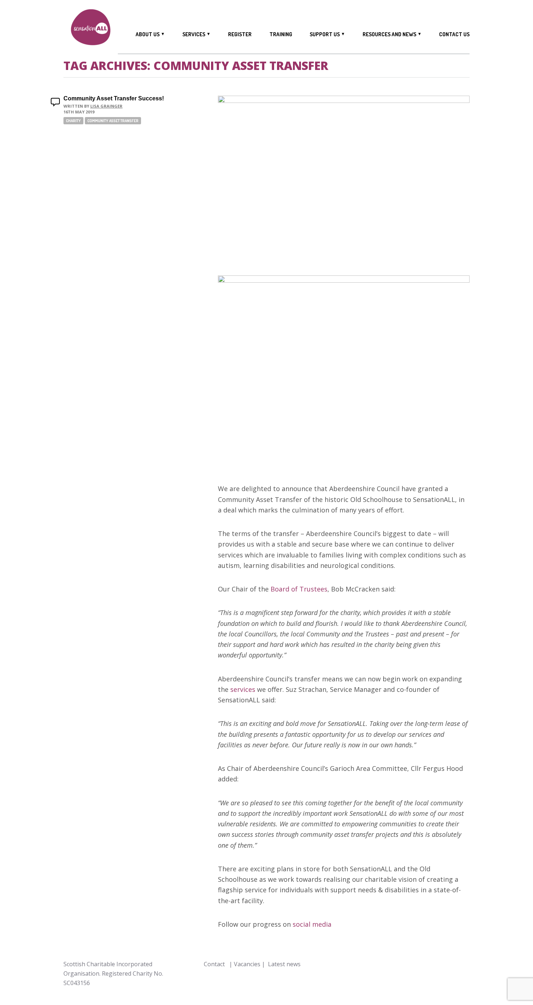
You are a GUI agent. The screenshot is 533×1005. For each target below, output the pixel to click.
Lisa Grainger (106, 106)
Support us (325, 34)
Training (280, 34)
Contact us (454, 34)
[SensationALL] (90, 28)
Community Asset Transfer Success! (113, 98)
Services (193, 34)
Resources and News (389, 34)
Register (240, 34)
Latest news (284, 964)
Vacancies (247, 964)
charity (73, 120)
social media (312, 924)
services (242, 689)
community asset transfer (113, 120)
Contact (214, 964)
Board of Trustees (298, 589)
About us (148, 34)
